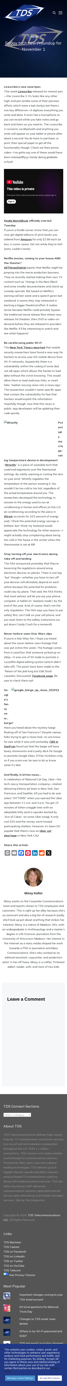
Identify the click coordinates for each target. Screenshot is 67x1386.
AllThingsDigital (15, 267)
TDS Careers (11, 1247)
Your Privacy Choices (21, 1275)
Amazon (26, 239)
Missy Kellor (33, 893)
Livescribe (25, 91)
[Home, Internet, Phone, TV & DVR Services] (24, 12)
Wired (8, 516)
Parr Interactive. (35, 1200)
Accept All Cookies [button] (50, 1378)
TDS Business (12, 1242)
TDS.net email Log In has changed (41, 1343)
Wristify (10, 465)
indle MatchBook (17, 220)
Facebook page (42, 676)
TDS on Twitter (13, 1261)
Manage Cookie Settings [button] (20, 1378)
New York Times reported (27, 347)
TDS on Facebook (14, 1251)
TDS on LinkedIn (14, 1256)
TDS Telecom (12, 1270)
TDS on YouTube (13, 1265)
